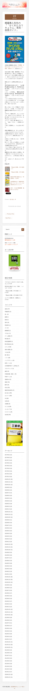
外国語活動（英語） (9, 374)
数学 (6, 384)
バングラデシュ (8, 360)
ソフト (6, 357)
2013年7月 (7, 590)
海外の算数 (7, 349)
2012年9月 (7, 617)
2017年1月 (7, 476)
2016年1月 (7, 509)
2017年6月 (7, 463)
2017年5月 (7, 465)
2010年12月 (7, 674)
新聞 (6, 317)
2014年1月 (7, 574)
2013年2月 (7, 604)
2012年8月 (7, 620)
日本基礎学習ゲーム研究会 (11, 365)
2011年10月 (7, 647)
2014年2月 (7, 571)
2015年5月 (7, 530)
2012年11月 (7, 612)
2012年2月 (7, 636)
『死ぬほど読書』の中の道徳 (17, 172)
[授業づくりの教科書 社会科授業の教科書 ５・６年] (14, 263)
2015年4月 (7, 533)
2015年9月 (7, 520)
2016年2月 (7, 506)
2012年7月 (7, 623)
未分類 (6, 414)
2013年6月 (7, 593)
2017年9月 (7, 454)
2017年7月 (7, 460)
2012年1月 (7, 639)
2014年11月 (7, 547)
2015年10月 (7, 517)
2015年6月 (7, 528)
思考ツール (7, 363)
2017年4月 (7, 468)
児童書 (6, 403)
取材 (6, 319)
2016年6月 (7, 495)
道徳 (6, 308)
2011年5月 (7, 660)
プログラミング (8, 368)
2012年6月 (7, 625)
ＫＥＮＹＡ (7, 412)
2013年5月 (7, 595)
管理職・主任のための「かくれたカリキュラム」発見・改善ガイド (14, 67)
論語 (6, 371)
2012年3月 (7, 633)
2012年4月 (7, 631)
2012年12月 (7, 609)
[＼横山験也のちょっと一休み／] (14, 7)
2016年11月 (7, 482)
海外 (6, 322)
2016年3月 (7, 503)
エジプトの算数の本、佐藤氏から (13, 297)
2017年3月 (7, 471)
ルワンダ (7, 346)
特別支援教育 (8, 341)
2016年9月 (7, 487)
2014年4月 (7, 566)
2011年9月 (7, 650)
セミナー (7, 395)
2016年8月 (7, 490)
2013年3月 (7, 601)
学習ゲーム (7, 376)
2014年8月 (7, 555)
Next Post (9, 218)
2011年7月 (7, 655)
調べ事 (6, 355)
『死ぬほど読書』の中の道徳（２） (13, 290)
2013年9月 (7, 585)
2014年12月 (7, 544)
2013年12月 (7, 576)
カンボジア (7, 409)
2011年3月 (7, 666)
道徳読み (7, 379)
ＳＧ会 (6, 352)
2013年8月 (7, 587)
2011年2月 (7, 669)
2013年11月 (7, 579)
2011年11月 (7, 644)
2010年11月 (7, 677)
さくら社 (7, 406)
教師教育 (7, 330)
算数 (6, 382)
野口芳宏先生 (8, 344)
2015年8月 (7, 522)
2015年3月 (7, 536)
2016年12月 (7, 479)
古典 (6, 401)
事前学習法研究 (8, 390)
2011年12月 (7, 642)
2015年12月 (7, 511)
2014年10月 (7, 549)
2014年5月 (7, 563)
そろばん (7, 333)
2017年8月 (7, 457)
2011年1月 (7, 671)
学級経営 (7, 311)
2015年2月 (7, 538)
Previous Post (10, 214)
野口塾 (6, 338)
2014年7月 (7, 557)
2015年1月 (7, 541)
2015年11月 (7, 514)
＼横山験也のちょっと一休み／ (17, 686)
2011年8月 (7, 652)
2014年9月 (7, 552)
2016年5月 (7, 498)
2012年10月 (7, 614)
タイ (6, 327)
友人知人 (12, 199)
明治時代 (7, 325)
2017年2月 (7, 473)
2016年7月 (7, 492)
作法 (6, 387)
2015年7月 (7, 525)
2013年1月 (7, 606)
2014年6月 (7, 560)
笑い (6, 314)
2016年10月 (7, 484)
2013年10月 (7, 582)
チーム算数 (7, 336)
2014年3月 (7, 568)
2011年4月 (7, 663)
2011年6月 (7, 658)
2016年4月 (7, 501)
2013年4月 (7, 598)
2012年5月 (7, 628)
